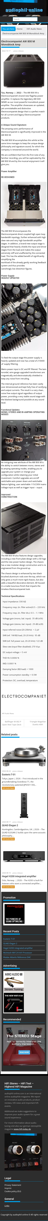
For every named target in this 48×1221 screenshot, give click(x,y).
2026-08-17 (6, 822)
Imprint (8, 1188)
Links (7, 1205)
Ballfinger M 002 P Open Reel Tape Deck (11, 723)
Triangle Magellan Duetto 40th (38, 723)
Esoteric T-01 (9, 939)
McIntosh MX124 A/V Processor (17, 952)
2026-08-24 (6, 771)
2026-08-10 (6, 873)
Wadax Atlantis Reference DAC (17, 957)
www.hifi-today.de (22, 1129)
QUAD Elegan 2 (10, 943)
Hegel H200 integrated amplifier (18, 948)
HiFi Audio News (8, 713)
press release (18, 51)
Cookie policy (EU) (13, 1191)
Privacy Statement (13, 1185)
